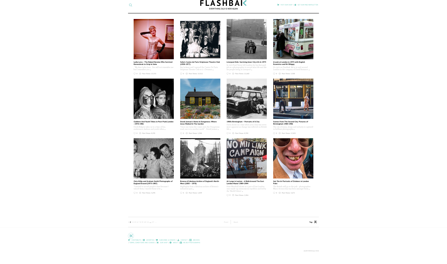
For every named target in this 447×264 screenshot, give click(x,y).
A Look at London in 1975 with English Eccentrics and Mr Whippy (289, 63)
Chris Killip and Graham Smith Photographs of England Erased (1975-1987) (153, 182)
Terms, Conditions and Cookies (142, 243)
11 (148, 222)
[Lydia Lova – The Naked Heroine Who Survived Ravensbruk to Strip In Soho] (154, 39)
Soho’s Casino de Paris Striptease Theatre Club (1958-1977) (200, 63)
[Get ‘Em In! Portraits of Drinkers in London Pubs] (293, 158)
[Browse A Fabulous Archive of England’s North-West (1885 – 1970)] (200, 158)
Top (310, 222)
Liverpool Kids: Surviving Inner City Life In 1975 (246, 62)
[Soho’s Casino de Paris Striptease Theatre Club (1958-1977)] (200, 39)
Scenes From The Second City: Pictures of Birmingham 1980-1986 (290, 122)
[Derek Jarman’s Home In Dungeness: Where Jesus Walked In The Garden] (200, 99)
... (150, 69)
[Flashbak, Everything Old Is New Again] (223, 5)
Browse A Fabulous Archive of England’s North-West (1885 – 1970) (199, 182)
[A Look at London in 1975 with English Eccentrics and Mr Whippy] (293, 39)
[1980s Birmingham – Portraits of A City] (247, 99)
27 (153, 222)
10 (145, 222)
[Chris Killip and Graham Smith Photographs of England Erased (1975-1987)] (154, 158)
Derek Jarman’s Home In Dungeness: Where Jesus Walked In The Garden (198, 122)
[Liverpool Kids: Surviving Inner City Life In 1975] (247, 39)
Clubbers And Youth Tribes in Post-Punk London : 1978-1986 (153, 122)
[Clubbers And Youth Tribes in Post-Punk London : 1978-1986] (154, 99)
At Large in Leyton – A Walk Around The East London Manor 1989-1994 (245, 182)
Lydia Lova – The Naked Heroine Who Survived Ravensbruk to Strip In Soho (153, 63)
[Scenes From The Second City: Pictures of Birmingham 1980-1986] (293, 99)
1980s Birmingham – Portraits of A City (243, 121)
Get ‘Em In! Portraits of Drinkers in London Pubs (291, 182)
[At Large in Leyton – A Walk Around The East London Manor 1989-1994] (247, 158)
